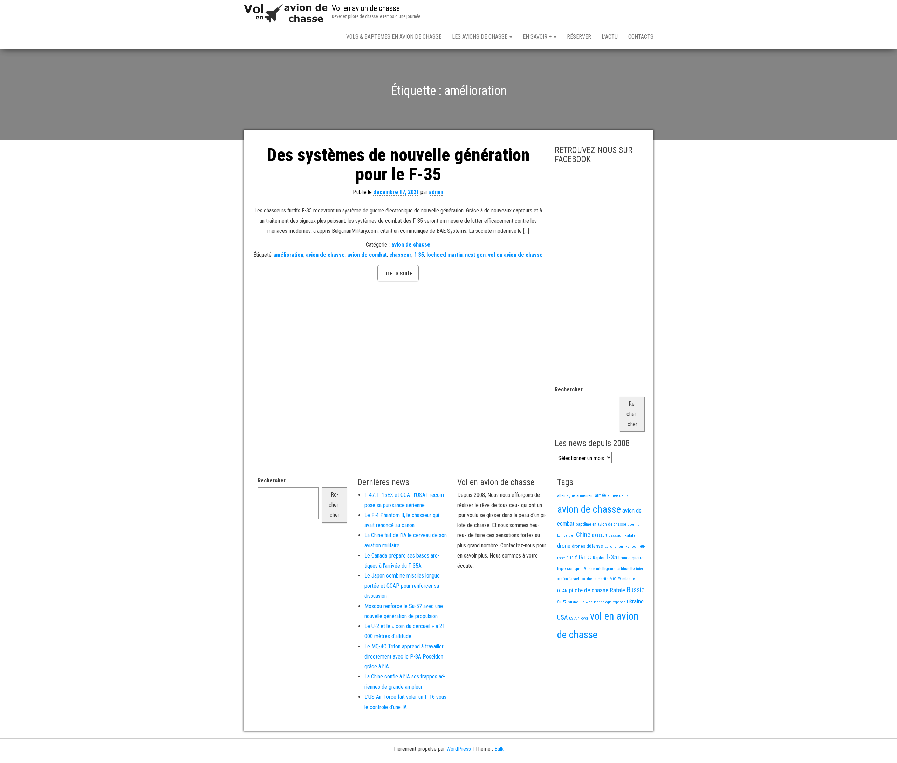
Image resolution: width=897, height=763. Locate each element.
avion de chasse (410, 244)
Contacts (640, 36)
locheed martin (444, 254)
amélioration (288, 254)
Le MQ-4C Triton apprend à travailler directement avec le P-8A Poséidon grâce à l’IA (404, 656)
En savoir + (538, 36)
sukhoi (574, 602)
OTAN (562, 590)
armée (600, 495)
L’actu (610, 36)
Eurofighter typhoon (621, 546)
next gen (475, 254)
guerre (637, 557)
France (624, 557)
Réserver (579, 36)
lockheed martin (594, 578)
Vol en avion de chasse (366, 8)
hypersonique (569, 568)
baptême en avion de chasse (601, 524)
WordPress (458, 748)
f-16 (579, 557)
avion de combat (367, 254)
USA (562, 617)
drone (563, 545)
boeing (633, 524)
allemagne (566, 495)
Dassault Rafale (621, 535)
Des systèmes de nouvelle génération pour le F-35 (398, 164)
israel (574, 578)
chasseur (400, 254)
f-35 (419, 254)
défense (595, 546)
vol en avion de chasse (515, 254)
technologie (603, 602)
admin (436, 192)
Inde (591, 568)
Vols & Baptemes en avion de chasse (393, 36)
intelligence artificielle (615, 568)
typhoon (619, 602)
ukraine (635, 601)
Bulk (499, 748)
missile (628, 578)
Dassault (599, 535)
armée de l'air (619, 495)
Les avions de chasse (480, 36)
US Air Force (579, 618)
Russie (635, 590)
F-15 (570, 557)
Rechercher (569, 389)
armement (585, 495)
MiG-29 (615, 578)
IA (584, 568)
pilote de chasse (588, 590)
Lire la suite (398, 273)
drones (578, 546)
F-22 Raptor (594, 557)
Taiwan (587, 602)
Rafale (617, 590)
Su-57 (562, 602)
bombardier (566, 535)
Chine (583, 534)
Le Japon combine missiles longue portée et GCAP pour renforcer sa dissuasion (402, 585)
